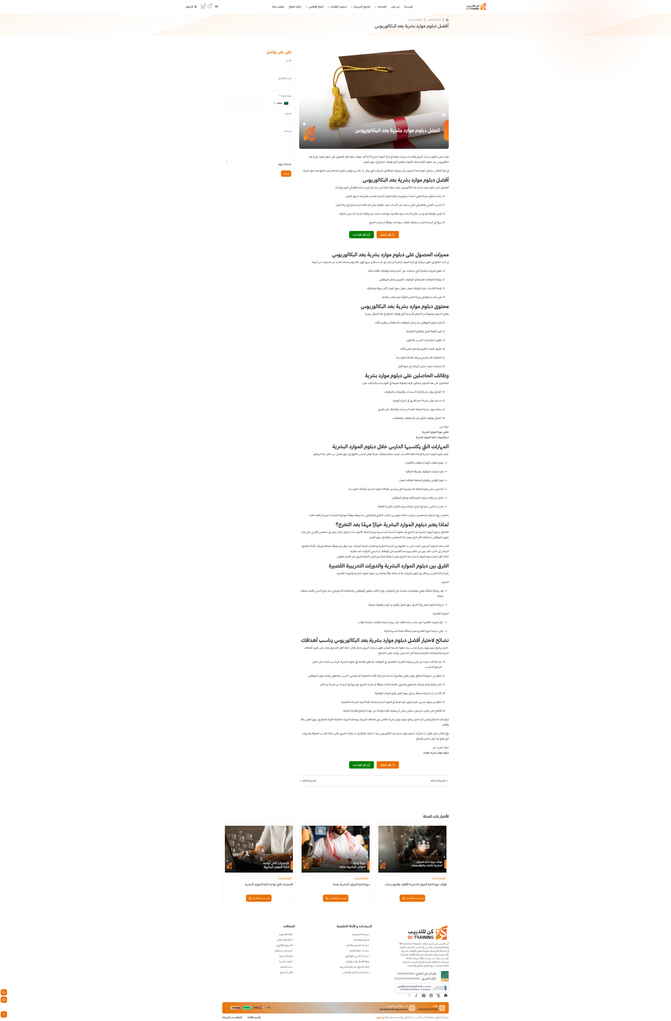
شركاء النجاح (295, 7)
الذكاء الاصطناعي (284, 940)
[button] (281, 103)
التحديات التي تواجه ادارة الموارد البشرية (269, 884)
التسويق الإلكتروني (284, 945)
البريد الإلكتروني (284, 78)
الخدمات (382, 7)
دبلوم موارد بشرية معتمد (436, 753)
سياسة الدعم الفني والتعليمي (355, 972)
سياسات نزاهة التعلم (359, 950)
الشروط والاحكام (361, 940)
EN (216, 6)
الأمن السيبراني (285, 972)
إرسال (286, 173)
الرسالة (288, 131)
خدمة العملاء (286, 967)
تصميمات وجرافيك (283, 950)
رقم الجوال (386, 235)
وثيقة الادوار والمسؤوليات (357, 961)
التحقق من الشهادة (232, 1017)
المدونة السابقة (438, 781)
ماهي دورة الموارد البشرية (435, 432)
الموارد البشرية (415, 20)
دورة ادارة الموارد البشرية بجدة (351, 884)
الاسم (288, 60)
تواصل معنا (278, 7)
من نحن (395, 7)
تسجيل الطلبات (338, 7)
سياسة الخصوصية (360, 934)
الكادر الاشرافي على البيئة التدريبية (354, 967)
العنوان (288, 113)
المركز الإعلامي (315, 7)
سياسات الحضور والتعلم (358, 945)
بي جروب (380, 1017)
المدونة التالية (309, 781)
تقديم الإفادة (254, 1017)
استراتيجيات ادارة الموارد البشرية (432, 437)
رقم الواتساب (360, 235)
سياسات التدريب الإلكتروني (357, 956)
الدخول (190, 7)
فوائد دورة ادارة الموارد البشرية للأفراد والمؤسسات (416, 884)
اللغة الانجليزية (285, 934)
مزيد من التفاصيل (414, 898)
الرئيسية (408, 7)
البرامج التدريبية (361, 7)
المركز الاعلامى (433, 20)
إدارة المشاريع (285, 956)
